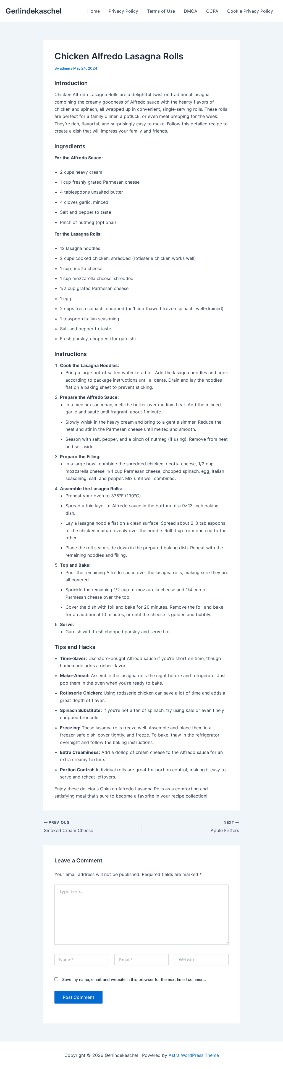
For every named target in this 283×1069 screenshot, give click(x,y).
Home (93, 11)
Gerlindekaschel (34, 11)
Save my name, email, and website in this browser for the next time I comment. (134, 979)
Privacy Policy (123, 11)
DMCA (190, 11)
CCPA (212, 11)
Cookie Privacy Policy (250, 11)
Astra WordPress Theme (194, 1055)
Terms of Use (161, 11)
